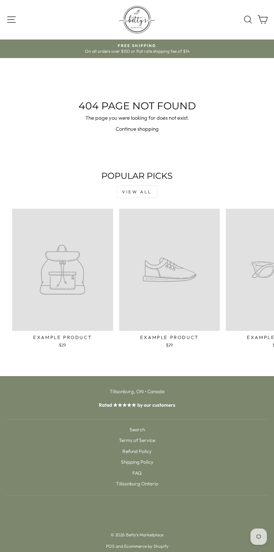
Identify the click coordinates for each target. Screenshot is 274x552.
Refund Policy (137, 451)
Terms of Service (137, 440)
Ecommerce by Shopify (146, 546)
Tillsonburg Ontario (137, 483)
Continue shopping (137, 128)
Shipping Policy (137, 462)
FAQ (137, 473)
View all (137, 191)
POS (110, 546)
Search (137, 429)
